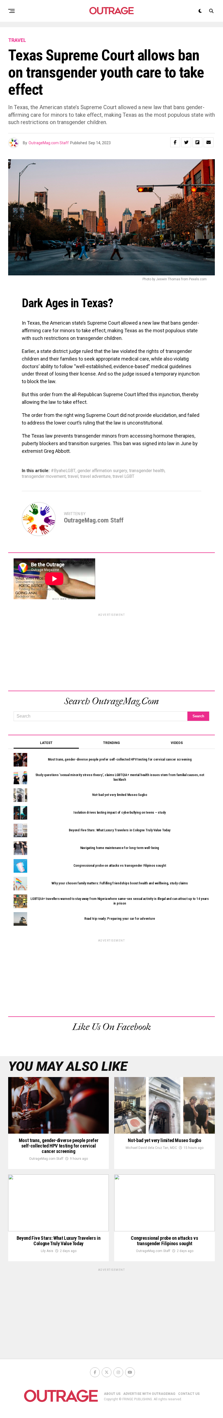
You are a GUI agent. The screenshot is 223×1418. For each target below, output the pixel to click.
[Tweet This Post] (186, 142)
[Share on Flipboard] (197, 142)
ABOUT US (112, 1394)
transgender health (147, 471)
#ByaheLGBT (63, 471)
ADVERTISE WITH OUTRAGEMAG (149, 1394)
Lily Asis (47, 1251)
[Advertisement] (111, 651)
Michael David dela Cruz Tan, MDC (151, 1148)
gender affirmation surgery (102, 471)
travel (73, 476)
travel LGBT (123, 476)
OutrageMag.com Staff (49, 143)
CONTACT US (189, 1394)
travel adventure (95, 476)
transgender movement (44, 476)
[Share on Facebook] (175, 142)
